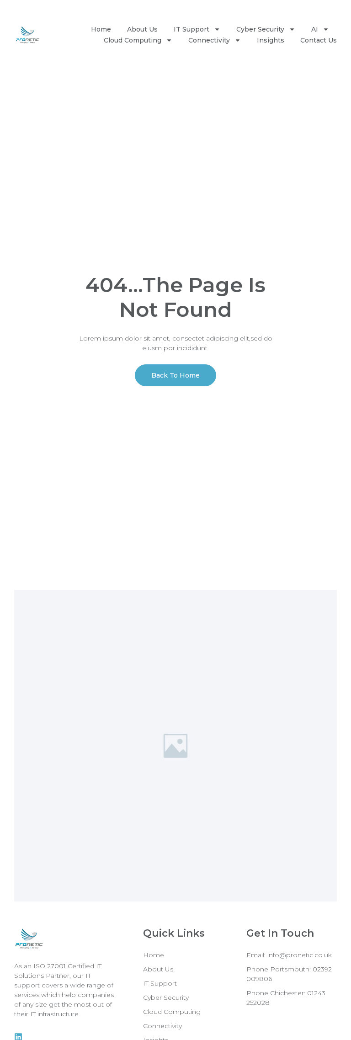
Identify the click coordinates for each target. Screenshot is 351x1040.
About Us (142, 29)
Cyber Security (260, 29)
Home (101, 29)
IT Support (191, 29)
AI (314, 29)
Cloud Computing (132, 40)
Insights (270, 40)
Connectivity (209, 40)
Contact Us (318, 40)
